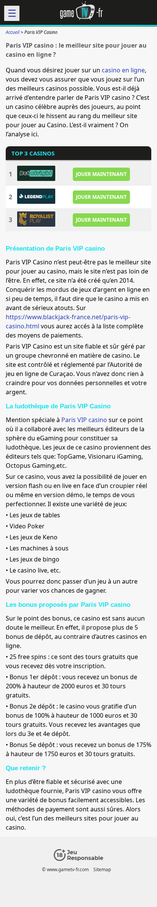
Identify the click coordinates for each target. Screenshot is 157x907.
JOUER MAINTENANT (101, 174)
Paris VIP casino (84, 420)
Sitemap (102, 869)
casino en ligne (123, 70)
